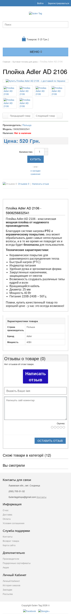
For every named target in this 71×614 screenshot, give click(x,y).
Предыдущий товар (20, 115)
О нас (6, 510)
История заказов (11, 585)
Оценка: (61, 423)
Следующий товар (45, 115)
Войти (40, 3)
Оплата (7, 518)
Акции (6, 567)
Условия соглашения (13, 523)
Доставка (7, 514)
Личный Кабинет (11, 580)
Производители (11, 558)
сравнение (35, 173)
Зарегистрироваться (58, 3)
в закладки (35, 170)
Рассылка (8, 593)
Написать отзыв (40, 183)
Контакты (41, 496)
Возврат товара (11, 540)
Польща (26, 125)
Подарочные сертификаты (17, 563)
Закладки (7, 589)
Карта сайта (9, 545)
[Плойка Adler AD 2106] (35, 80)
